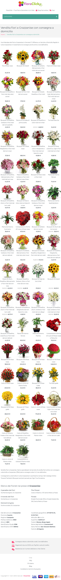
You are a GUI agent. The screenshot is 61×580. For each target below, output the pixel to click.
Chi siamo (30, 563)
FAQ (30, 560)
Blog (30, 566)
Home (3, 34)
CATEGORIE (30, 16)
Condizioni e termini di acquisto (30, 569)
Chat (53, 10)
